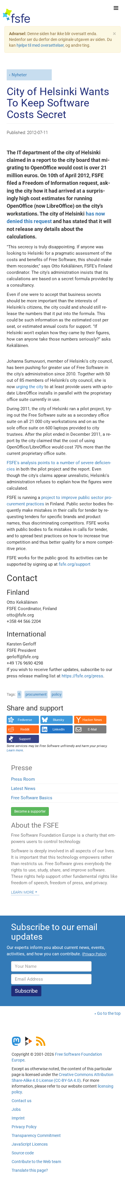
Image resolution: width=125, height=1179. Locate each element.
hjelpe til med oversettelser (40, 45)
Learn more (22, 892)
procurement (36, 694)
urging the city (29, 386)
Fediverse (25, 719)
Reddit (24, 729)
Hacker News (92, 719)
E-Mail (92, 729)
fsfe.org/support (74, 564)
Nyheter (19, 74)
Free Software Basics (31, 797)
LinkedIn (59, 729)
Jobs (16, 1109)
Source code (23, 1153)
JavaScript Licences (30, 1144)
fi (19, 694)
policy (56, 694)
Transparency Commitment (36, 1135)
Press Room (23, 779)
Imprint (18, 1118)
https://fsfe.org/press (82, 676)
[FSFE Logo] (16, 16)
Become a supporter (30, 811)
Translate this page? (30, 1170)
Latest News (23, 788)
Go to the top (109, 1013)
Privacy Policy (24, 1126)
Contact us (21, 1100)
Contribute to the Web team (36, 1161)
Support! (25, 739)
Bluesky (58, 719)
